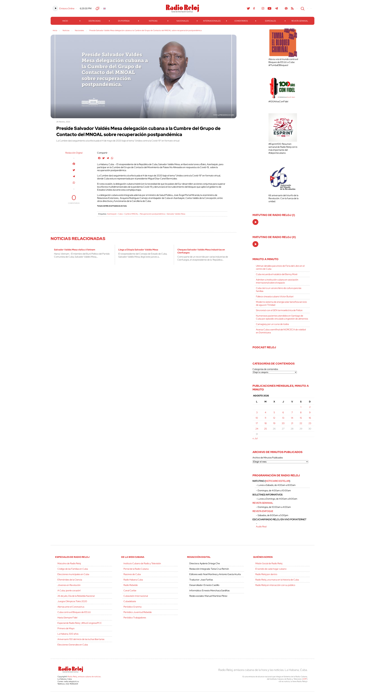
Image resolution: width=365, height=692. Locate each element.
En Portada (124, 21)
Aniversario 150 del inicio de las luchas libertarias (80, 639)
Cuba (120, 214)
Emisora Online (66, 8)
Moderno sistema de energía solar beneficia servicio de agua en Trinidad (281, 303)
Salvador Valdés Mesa (176, 214)
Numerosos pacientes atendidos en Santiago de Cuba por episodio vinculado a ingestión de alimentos (282, 317)
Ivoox (286, 8)
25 (265, 428)
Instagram (263, 8)
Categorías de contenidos (265, 369)
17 (257, 423)
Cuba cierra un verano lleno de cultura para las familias (278, 290)
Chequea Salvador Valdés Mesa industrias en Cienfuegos (201, 251)
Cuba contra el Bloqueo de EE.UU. (74, 612)
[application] (255, 222)
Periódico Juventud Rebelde (137, 612)
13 (283, 417)
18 (265, 423)
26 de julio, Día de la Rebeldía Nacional (76, 595)
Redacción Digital (73, 152)
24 (257, 428)
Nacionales (183, 21)
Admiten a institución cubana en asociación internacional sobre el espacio (277, 281)
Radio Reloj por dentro (266, 574)
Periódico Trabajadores (134, 617)
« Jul (255, 438)
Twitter (248, 8)
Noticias (153, 21)
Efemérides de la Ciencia (69, 579)
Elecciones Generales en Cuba (72, 644)
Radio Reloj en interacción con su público (275, 585)
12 (274, 417)
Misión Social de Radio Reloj (268, 563)
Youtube (269, 8)
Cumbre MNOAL (131, 214)
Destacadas (95, 21)
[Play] (255, 222)
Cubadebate (129, 601)
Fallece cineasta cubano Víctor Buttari (274, 296)
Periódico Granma (132, 606)
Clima (98, 8)
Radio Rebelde (130, 585)
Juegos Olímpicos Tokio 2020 (72, 601)
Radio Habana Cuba (133, 579)
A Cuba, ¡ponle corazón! (69, 590)
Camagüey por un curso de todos (272, 324)
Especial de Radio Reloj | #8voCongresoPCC (79, 622)
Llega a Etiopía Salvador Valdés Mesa (138, 249)
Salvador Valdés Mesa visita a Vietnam (74, 249)
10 (257, 417)
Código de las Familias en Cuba (72, 568)
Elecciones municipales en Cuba (73, 574)
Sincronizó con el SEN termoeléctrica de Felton (279, 310)
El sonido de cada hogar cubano (270, 568)
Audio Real (261, 526)
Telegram (276, 8)
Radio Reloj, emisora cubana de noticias (84, 676)
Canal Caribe (129, 590)
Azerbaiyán (111, 214)
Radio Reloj (182, 8)
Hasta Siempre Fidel (67, 617)
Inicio (65, 21)
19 (274, 423)
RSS (292, 8)
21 (292, 423)
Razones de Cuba (132, 574)
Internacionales (212, 21)
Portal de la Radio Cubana (136, 568)
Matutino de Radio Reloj (69, 563)
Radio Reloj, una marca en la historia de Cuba (277, 579)
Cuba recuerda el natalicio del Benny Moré (276, 274)
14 (292, 417)
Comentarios (241, 21)
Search (302, 8)
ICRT (305, 679)
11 (265, 417)
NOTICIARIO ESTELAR (277, 480)
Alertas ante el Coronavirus (70, 606)
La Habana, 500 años (67, 633)
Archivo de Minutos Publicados (268, 457)
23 (310, 423)
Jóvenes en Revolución (69, 585)
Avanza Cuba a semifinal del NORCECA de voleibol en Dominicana (281, 331)
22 (301, 423)
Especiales (270, 21)
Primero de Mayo (65, 628)
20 (283, 423)
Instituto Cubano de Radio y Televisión (142, 563)
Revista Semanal (299, 21)
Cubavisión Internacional (135, 595)
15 (301, 417)
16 (310, 417)
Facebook (254, 8)
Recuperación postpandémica (152, 214)
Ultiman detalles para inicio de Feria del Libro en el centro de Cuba (280, 267)
